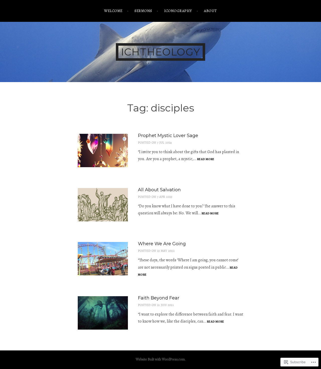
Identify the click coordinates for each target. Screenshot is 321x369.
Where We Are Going (162, 244)
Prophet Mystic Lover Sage (168, 135)
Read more (205, 159)
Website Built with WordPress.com (160, 359)
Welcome (113, 10)
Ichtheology (160, 52)
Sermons (143, 10)
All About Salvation (159, 190)
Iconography (178, 10)
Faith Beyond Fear (158, 298)
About (210, 10)
